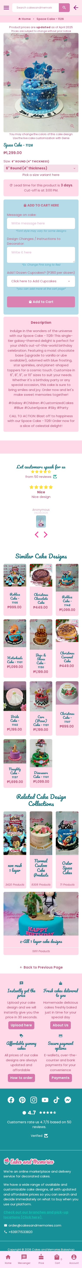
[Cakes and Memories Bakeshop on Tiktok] (56, 1100)
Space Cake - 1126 (50, 19)
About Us (60, 1025)
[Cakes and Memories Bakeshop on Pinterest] (22, 1100)
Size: (26, 161)
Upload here (21, 1025)
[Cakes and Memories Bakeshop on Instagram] (33, 1100)
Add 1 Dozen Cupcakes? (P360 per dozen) (41, 272)
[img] (41, 471)
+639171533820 (18, 1232)
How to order (21, 1077)
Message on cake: (21, 214)
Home (24, 19)
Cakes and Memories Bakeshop (53, 1249)
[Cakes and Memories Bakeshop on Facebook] (11, 1100)
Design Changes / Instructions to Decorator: (34, 241)
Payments (61, 1077)
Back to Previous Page (41, 967)
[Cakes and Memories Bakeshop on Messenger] (68, 1100)
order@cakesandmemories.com (32, 1225)
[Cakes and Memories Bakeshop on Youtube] (45, 1100)
